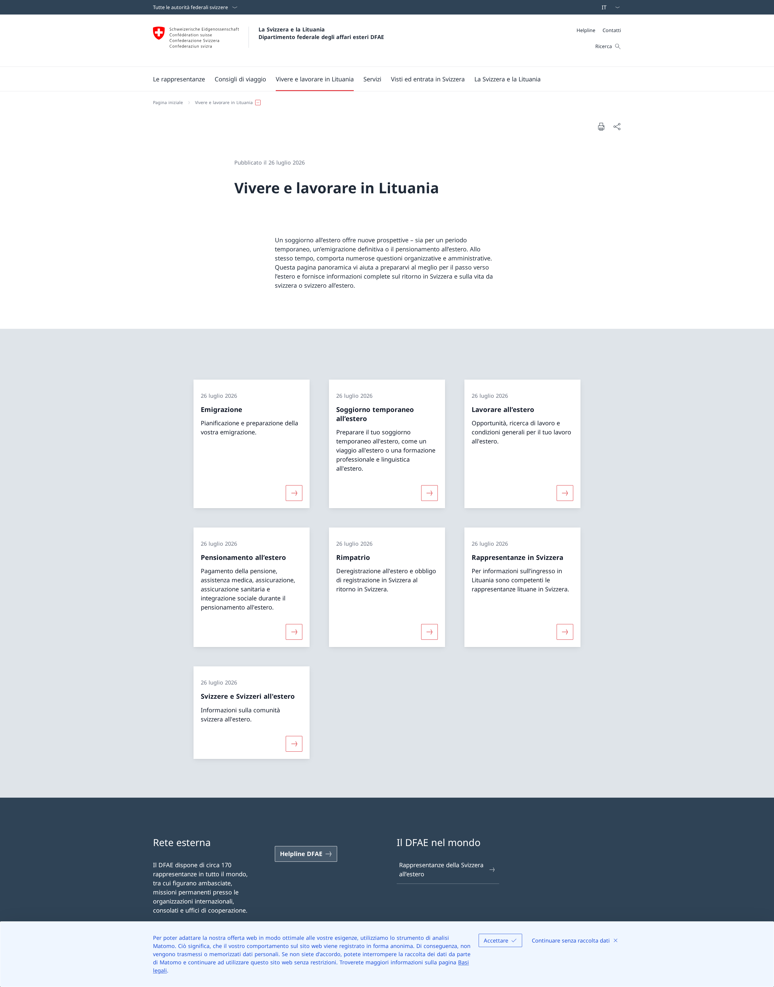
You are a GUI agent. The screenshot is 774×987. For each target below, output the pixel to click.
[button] (179, 79)
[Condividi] (617, 126)
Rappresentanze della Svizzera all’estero (441, 869)
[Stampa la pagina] (601, 126)
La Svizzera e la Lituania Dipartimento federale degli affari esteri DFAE (321, 33)
